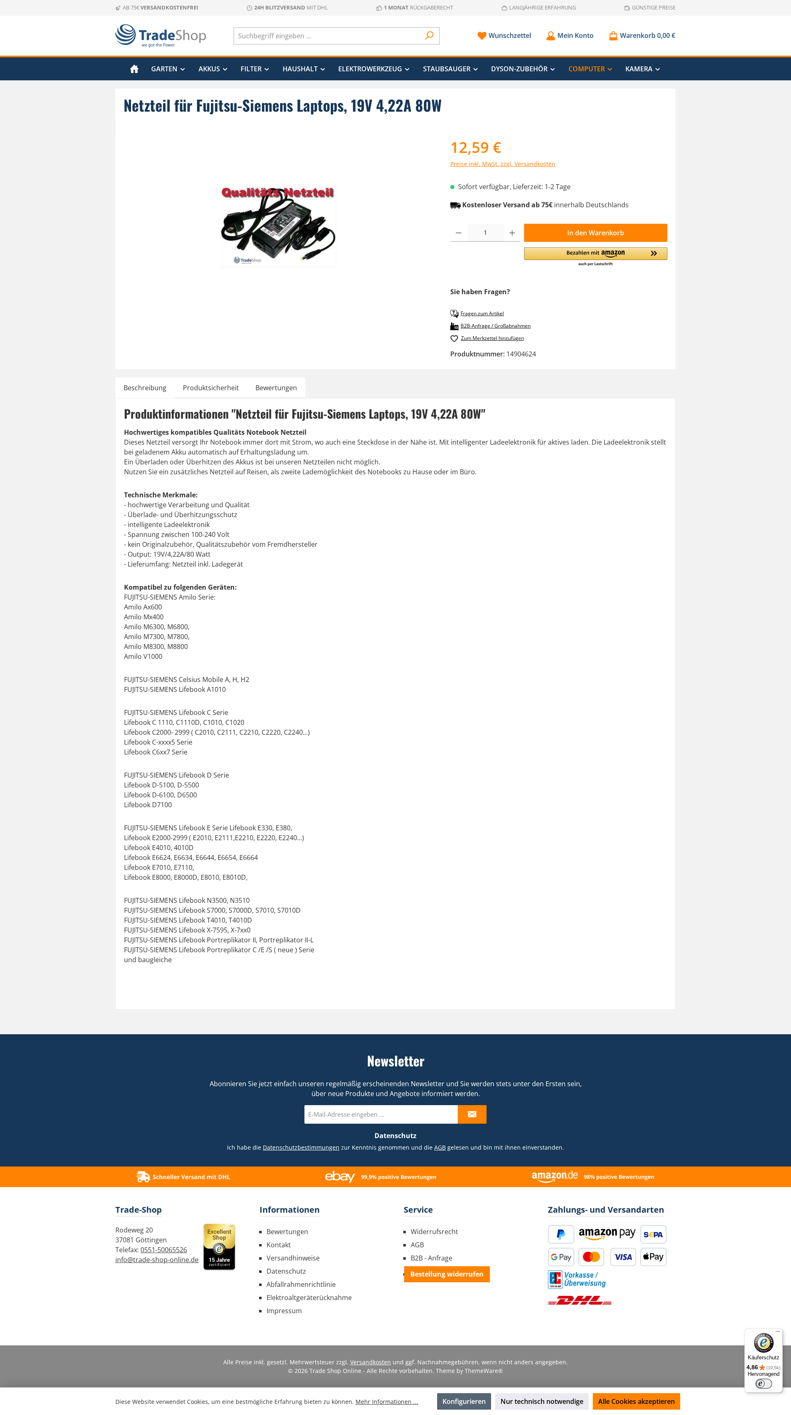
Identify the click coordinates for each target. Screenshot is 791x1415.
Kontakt (279, 1244)
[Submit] (472, 1114)
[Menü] (778, 1333)
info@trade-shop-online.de (157, 1259)
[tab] (145, 387)
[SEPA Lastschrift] (653, 1234)
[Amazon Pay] (607, 1234)
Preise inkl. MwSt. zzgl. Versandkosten (502, 164)
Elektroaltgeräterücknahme (309, 1297)
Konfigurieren (464, 1401)
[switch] (764, 1384)
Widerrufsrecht (434, 1231)
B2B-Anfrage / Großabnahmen (496, 325)
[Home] (134, 68)
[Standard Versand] (580, 1300)
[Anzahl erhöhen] (512, 233)
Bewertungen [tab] (276, 387)
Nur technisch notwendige (542, 1401)
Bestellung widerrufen (447, 1274)
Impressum (284, 1310)
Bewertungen (287, 1231)
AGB (440, 1147)
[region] (278, 225)
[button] (595, 257)
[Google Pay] (561, 1257)
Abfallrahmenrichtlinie (301, 1284)
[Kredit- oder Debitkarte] (607, 1257)
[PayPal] (561, 1234)
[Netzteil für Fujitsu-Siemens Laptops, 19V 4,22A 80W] (278, 224)
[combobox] (327, 36)
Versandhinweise (293, 1258)
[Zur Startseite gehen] (160, 35)
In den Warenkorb (595, 232)
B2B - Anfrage (431, 1258)
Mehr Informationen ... (387, 1402)
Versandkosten (370, 1362)
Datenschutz (286, 1271)
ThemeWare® (484, 1371)
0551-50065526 (163, 1249)
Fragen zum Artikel (482, 313)
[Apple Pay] (653, 1257)
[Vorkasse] (577, 1279)
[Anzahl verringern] (458, 233)
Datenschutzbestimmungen (301, 1147)
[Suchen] (429, 36)
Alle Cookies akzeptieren (636, 1401)
